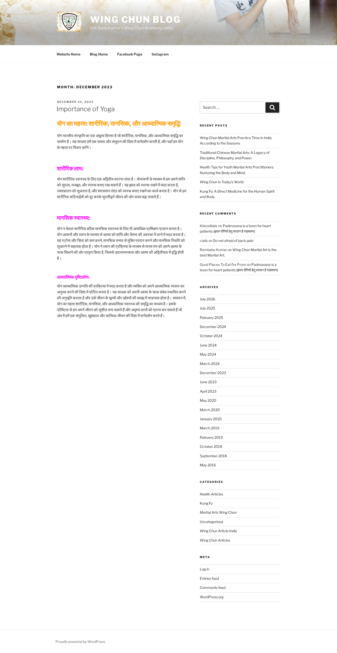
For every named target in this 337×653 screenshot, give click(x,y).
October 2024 (211, 336)
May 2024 (208, 354)
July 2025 (207, 308)
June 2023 (208, 382)
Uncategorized (211, 522)
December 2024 (213, 327)
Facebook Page (129, 54)
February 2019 (211, 437)
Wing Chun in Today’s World (221, 182)
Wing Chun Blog (135, 19)
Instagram (160, 54)
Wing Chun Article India (218, 531)
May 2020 (208, 400)
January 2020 (211, 419)
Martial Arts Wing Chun (218, 512)
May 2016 (208, 465)
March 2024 (210, 364)
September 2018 (213, 456)
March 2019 (209, 428)
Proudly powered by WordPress (80, 641)
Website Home (68, 54)
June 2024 (208, 345)
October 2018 (211, 446)
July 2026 (207, 299)
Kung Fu (206, 503)
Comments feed (212, 587)
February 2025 (211, 317)
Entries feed (209, 578)
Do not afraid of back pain (233, 240)
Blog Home (99, 54)
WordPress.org (212, 597)
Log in (204, 569)
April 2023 (208, 391)
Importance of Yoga (85, 109)
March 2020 (210, 410)
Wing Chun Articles (215, 540)
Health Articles (211, 494)
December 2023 (213, 373)
